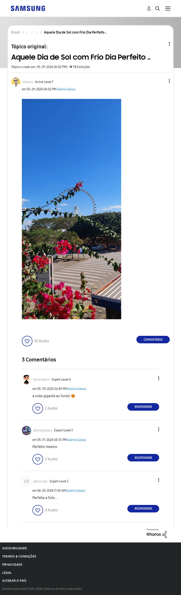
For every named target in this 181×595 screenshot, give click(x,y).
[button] (162, 80)
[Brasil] (28, 8)
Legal (7, 573)
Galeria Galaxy (65, 89)
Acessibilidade (14, 548)
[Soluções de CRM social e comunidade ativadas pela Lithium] (157, 533)
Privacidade (12, 565)
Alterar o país (14, 581)
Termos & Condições (19, 556)
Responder (143, 407)
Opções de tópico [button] (162, 43)
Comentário (153, 340)
